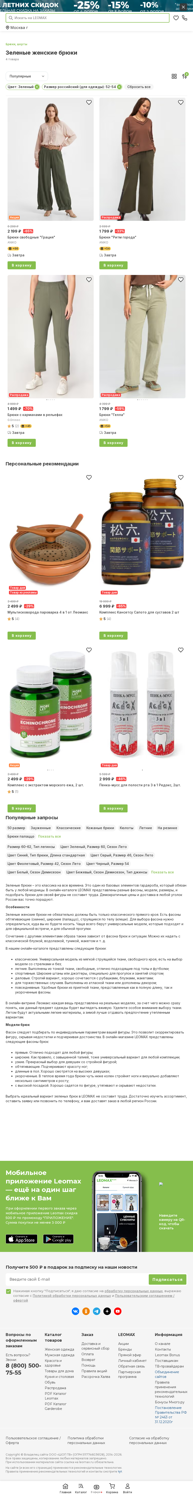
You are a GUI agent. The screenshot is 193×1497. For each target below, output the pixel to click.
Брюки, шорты (16, 44)
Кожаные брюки (100, 828)
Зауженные (41, 828)
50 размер (16, 828)
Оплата (87, 1354)
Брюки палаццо (21, 836)
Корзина (112, 1492)
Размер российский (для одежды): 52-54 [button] (80, 87)
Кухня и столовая (59, 1377)
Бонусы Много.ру (170, 1402)
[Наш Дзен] (107, 1313)
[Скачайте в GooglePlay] (58, 1239)
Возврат (88, 1360)
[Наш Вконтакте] (75, 1313)
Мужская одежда (59, 1355)
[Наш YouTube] (117, 1313)
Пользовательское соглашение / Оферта (33, 1440)
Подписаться (168, 1279)
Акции (123, 1344)
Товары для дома (59, 1371)
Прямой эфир (129, 1355)
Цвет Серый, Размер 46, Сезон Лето (122, 855)
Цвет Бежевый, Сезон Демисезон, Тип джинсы (106, 872)
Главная (65, 1492)
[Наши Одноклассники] (86, 1313)
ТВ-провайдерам (169, 1366)
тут (120, 1471)
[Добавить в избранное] (89, 102)
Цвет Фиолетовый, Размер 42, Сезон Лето (44, 864)
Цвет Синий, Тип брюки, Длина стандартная (46, 855)
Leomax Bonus (167, 1355)
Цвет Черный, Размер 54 (107, 864)
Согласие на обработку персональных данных (149, 1440)
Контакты (163, 1349)
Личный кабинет (132, 1361)
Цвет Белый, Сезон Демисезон (34, 872)
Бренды (125, 1349)
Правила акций (94, 1371)
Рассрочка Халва (95, 1377)
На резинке (167, 828)
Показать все (49, 836)
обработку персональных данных (134, 1291)
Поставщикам (166, 1361)
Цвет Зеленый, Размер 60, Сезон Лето (93, 847)
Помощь (88, 1365)
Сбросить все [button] (139, 87)
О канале (162, 1344)
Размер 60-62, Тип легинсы (31, 847)
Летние (145, 828)
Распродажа (55, 1388)
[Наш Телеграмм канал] (97, 1313)
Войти (127, 1492)
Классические (68, 828)
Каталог (81, 1492)
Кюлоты (126, 828)
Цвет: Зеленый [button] (21, 87)
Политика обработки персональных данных (86, 1440)
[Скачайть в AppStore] (21, 1239)
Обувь (50, 1382)
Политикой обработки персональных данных (72, 1296)
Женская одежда (59, 1349)
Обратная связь (131, 1366)
